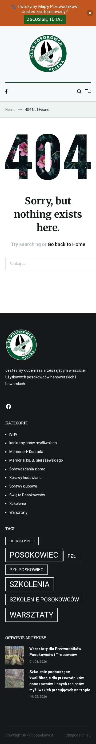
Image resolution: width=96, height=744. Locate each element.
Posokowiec (34, 554)
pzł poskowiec (26, 569)
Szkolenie (17, 503)
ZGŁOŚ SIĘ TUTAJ (45, 19)
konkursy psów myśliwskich (33, 443)
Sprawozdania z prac (27, 469)
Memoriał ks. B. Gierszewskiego (36, 460)
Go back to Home (66, 244)
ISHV (13, 434)
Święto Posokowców (27, 495)
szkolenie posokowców (44, 599)
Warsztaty (18, 512)
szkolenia (30, 584)
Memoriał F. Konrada (26, 452)
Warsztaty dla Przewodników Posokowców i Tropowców (55, 652)
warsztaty (31, 614)
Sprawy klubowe (23, 486)
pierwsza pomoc (22, 541)
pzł (72, 556)
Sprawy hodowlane (25, 477)
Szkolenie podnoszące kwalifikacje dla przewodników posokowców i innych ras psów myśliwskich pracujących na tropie (59, 681)
